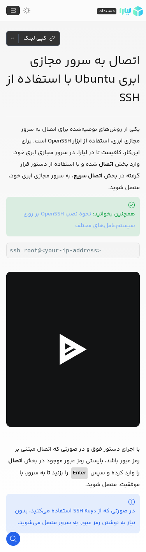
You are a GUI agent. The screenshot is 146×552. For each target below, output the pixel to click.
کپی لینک (34, 38)
